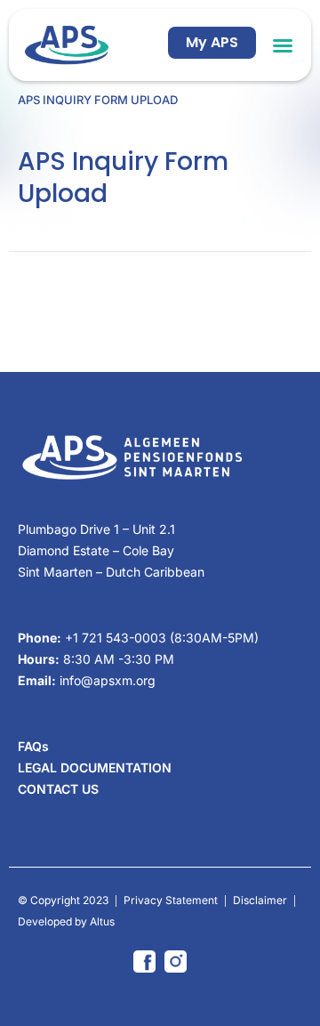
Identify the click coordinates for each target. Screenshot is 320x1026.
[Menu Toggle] (282, 45)
